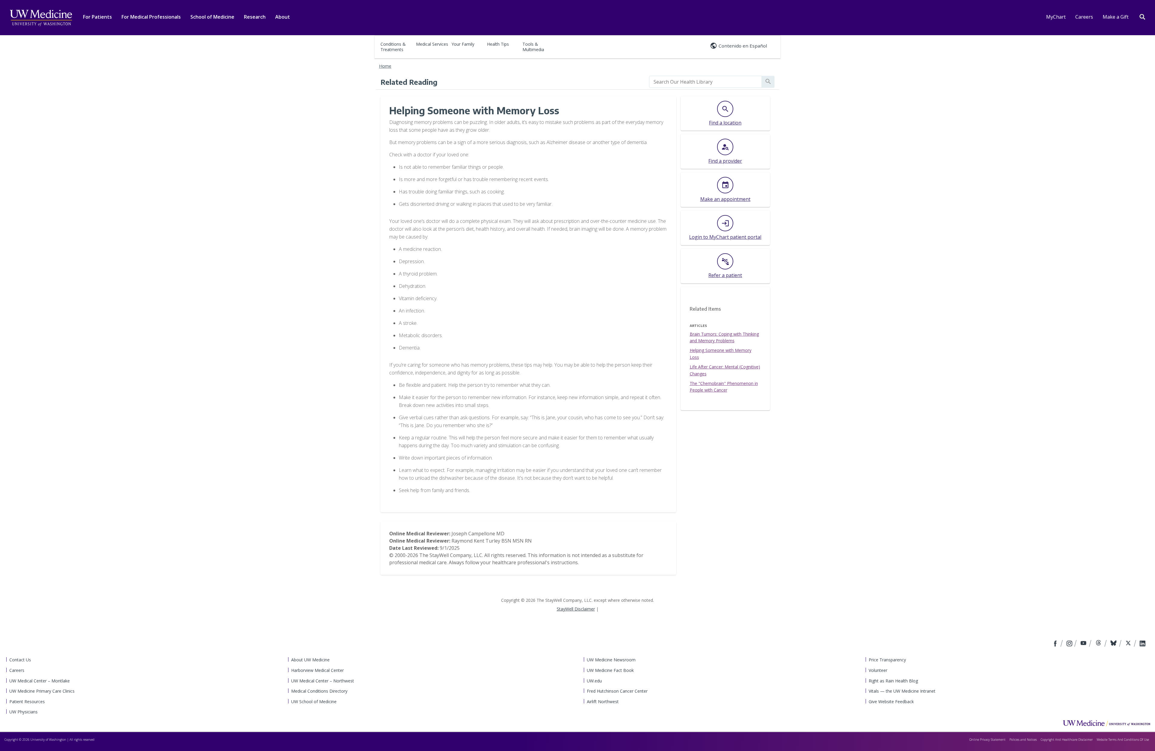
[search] (705, 81)
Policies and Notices (1023, 739)
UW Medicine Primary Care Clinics (42, 691)
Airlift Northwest (603, 701)
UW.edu (594, 681)
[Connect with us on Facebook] (1056, 644)
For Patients (97, 17)
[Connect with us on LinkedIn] (1142, 644)
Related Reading (408, 81)
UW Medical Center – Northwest (322, 681)
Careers (1084, 17)
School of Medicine (212, 17)
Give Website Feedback (891, 701)
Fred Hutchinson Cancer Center (617, 691)
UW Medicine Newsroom (611, 660)
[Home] (1106, 723)
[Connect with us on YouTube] (1084, 644)
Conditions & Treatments (393, 46)
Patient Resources (27, 701)
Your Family (462, 44)
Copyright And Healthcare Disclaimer (1067, 739)
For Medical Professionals (151, 17)
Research (255, 17)
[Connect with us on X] (1129, 644)
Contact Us (20, 660)
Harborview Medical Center (317, 670)
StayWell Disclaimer (576, 609)
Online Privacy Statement (987, 739)
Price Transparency (887, 660)
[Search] (1142, 16)
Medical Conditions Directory (319, 691)
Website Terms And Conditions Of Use (1123, 739)
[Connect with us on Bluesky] (1114, 644)
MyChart (1056, 17)
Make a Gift (1116, 17)
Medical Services (432, 44)
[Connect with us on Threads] (1099, 644)
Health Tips (498, 44)
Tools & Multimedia (533, 46)
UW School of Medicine (314, 701)
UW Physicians (23, 712)
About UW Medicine (310, 660)
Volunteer (878, 670)
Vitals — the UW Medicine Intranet (902, 691)
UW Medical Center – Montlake (39, 681)
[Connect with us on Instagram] (1069, 644)
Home (385, 66)
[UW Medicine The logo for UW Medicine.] (41, 18)
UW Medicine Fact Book (610, 670)
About (282, 17)
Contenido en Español (743, 46)
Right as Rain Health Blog (893, 681)
